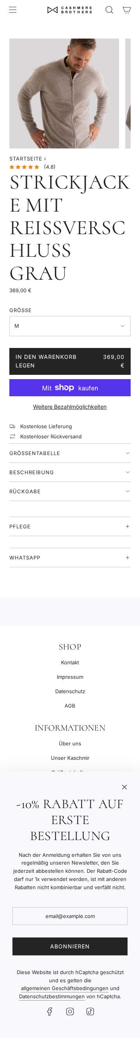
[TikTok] (90, 1011)
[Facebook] (49, 1011)
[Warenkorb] (126, 9)
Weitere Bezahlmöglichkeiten (70, 406)
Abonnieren (70, 946)
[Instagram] (70, 1011)
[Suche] (109, 9)
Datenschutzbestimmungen (52, 996)
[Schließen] (124, 787)
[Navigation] (12, 9)
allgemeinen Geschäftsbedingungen (64, 988)
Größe (20, 310)
